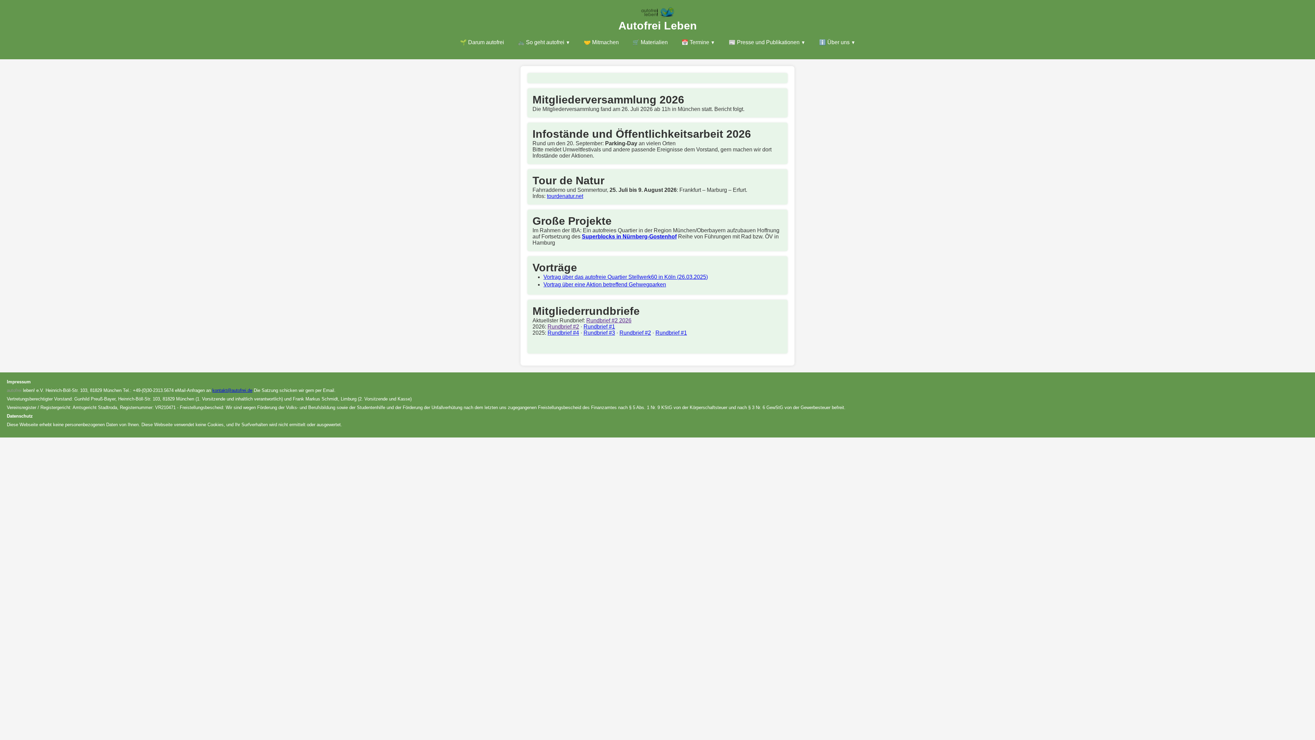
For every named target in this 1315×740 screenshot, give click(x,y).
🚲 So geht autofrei (541, 42)
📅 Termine (695, 42)
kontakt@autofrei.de (232, 390)
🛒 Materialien (650, 42)
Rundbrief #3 (599, 333)
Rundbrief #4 (563, 333)
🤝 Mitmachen (601, 42)
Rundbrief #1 (599, 327)
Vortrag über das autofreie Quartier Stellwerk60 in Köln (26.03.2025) (625, 277)
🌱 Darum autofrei (482, 42)
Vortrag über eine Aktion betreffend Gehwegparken (604, 284)
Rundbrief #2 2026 (608, 320)
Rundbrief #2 (563, 327)
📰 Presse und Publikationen (764, 42)
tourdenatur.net (565, 196)
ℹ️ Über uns (834, 42)
